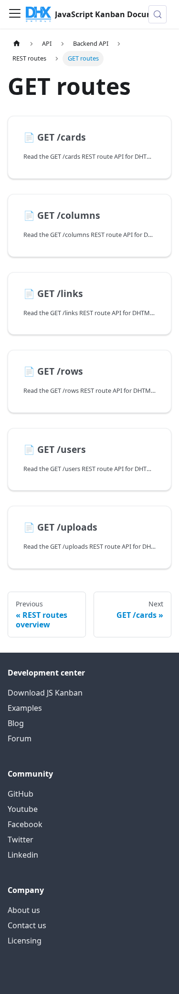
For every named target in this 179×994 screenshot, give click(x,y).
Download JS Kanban (45, 692)
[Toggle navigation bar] (15, 14)
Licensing (25, 940)
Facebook (25, 824)
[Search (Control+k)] (157, 14)
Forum (20, 738)
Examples (25, 708)
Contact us (27, 925)
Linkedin (23, 855)
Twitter (20, 839)
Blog (16, 723)
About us (24, 910)
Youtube (23, 809)
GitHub (20, 794)
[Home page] (17, 43)
